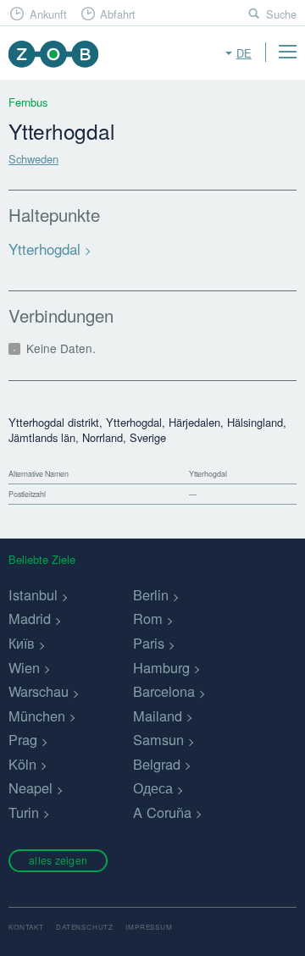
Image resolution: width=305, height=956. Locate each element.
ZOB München (52, 54)
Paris (148, 643)
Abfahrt (118, 14)
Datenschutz (85, 926)
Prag (22, 739)
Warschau (38, 691)
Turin (23, 812)
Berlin (151, 594)
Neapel (30, 787)
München (36, 715)
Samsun (158, 739)
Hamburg (161, 667)
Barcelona (164, 691)
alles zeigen (58, 860)
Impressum (148, 926)
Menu (287, 51)
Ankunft (48, 14)
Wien (24, 667)
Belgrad (156, 764)
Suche (281, 14)
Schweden (33, 159)
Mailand (157, 715)
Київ (21, 643)
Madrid (29, 618)
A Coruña (162, 812)
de (244, 53)
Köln (22, 764)
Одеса (153, 787)
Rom (148, 618)
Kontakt (26, 926)
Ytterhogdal (44, 248)
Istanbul (33, 594)
